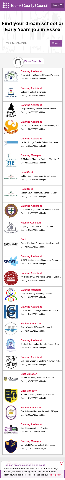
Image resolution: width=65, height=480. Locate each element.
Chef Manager (29, 374)
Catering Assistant (31, 71)
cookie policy (55, 475)
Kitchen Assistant (31, 222)
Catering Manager (31, 155)
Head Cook (27, 172)
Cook (24, 239)
